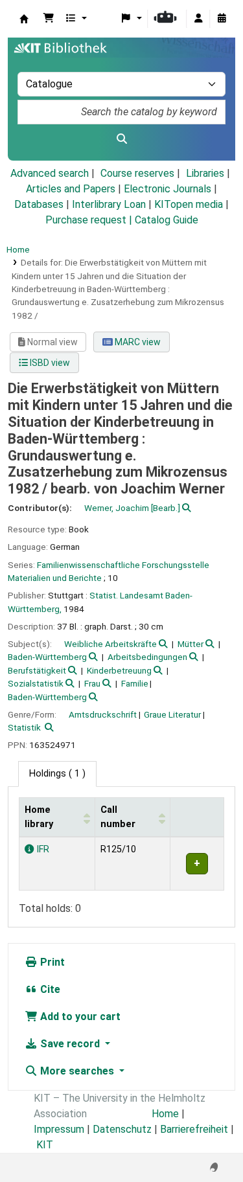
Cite (49, 989)
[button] (49, 18)
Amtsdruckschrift (103, 714)
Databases (39, 204)
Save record (70, 1044)
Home (18, 249)
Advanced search (49, 173)
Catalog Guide (166, 220)
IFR (41, 849)
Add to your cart (79, 1016)
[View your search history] (222, 18)
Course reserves (137, 173)
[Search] (121, 139)
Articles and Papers (70, 189)
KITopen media (188, 204)
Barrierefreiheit (194, 1129)
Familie (134, 683)
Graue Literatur (172, 714)
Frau (92, 683)
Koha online (24, 18)
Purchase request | (90, 220)
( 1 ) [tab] (57, 773)
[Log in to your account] (198, 18)
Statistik (24, 727)
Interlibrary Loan (109, 204)
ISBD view (49, 363)
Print (51, 962)
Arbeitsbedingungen (147, 657)
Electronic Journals (167, 189)
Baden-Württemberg (47, 657)
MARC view (137, 342)
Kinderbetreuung (119, 670)
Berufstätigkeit (37, 670)
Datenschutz (122, 1129)
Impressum (59, 1129)
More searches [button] (77, 1071)
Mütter (190, 644)
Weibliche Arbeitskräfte (110, 644)
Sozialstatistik (36, 683)
